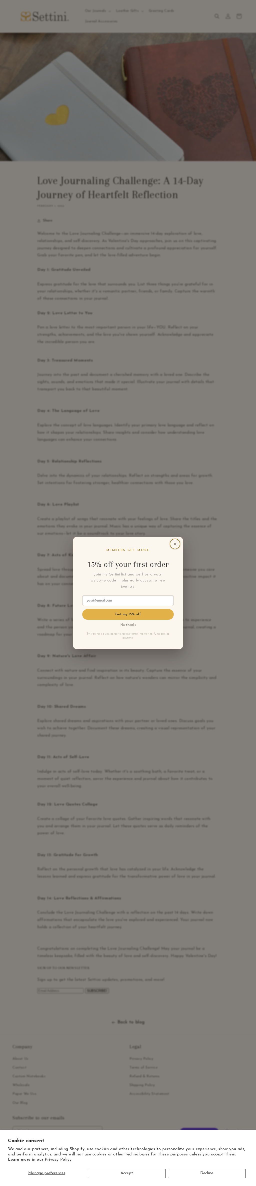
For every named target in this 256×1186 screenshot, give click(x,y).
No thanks (128, 625)
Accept (126, 1173)
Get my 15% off (128, 614)
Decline (206, 1173)
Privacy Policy (58, 1160)
